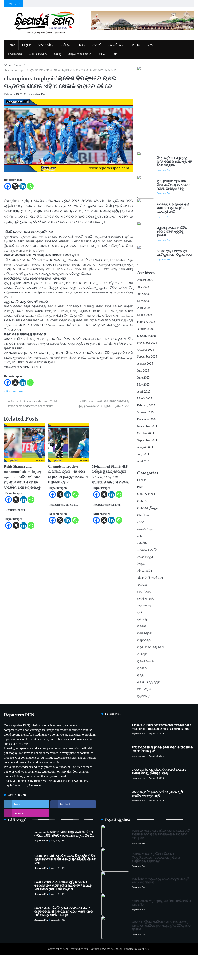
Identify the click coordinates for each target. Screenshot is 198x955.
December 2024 (147, 419)
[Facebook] (7, 186)
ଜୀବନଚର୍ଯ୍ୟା (45, 45)
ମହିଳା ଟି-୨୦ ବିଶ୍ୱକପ (150, 647)
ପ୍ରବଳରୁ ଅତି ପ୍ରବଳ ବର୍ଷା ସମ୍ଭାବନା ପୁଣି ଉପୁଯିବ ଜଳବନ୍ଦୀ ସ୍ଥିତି (173, 208)
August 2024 (145, 447)
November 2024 (147, 426)
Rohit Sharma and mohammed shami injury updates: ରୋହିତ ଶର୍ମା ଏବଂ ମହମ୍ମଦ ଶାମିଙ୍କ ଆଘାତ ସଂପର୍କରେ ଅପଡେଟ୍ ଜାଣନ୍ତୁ (23, 476)
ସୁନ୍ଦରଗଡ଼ (143, 696)
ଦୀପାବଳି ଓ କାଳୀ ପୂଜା (150, 577)
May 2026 (143, 300)
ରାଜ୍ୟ (81, 45)
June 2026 (143, 293)
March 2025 (144, 398)
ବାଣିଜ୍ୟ (65, 45)
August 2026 (145, 279)
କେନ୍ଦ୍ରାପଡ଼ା (145, 528)
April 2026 (143, 307)
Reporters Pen (37, 94)
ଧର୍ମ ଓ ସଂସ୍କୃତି (38, 54)
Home (11, 45)
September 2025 (147, 356)
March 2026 (144, 314)
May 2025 (143, 384)
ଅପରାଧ (135, 45)
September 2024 (147, 440)
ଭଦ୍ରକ (141, 626)
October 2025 (145, 349)
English (26, 45)
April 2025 (143, 391)
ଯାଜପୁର (142, 654)
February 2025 (146, 405)
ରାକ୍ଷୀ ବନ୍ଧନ (145, 661)
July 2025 (143, 370)
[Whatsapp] (30, 186)
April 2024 (143, 461)
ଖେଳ (150, 45)
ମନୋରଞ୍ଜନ (14, 54)
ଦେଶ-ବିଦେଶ (116, 45)
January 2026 (145, 328)
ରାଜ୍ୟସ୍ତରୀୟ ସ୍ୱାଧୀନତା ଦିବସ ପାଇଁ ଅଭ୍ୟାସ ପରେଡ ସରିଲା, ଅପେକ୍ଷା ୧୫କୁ (173, 184)
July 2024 (143, 454)
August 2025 (145, 363)
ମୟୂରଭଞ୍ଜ (144, 640)
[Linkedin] (22, 186)
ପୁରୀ (139, 612)
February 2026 (146, 321)
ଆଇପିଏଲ (143, 514)
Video (102, 54)
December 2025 (147, 335)
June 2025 (143, 377)
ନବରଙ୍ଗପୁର (145, 605)
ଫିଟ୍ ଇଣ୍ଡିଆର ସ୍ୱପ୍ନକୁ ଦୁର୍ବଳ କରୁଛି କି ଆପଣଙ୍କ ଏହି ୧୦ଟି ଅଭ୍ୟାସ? (174, 161)
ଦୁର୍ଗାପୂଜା (142, 584)
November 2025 (147, 342)
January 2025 (145, 412)
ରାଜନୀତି (96, 45)
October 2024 (145, 433)
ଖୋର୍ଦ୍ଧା (142, 542)
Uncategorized (146, 493)
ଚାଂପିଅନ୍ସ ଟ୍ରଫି (11, 391)
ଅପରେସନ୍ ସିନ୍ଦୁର (147, 507)
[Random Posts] (183, 3)
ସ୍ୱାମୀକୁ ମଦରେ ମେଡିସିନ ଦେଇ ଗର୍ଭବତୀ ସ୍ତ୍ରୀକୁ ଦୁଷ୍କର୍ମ (172, 231)
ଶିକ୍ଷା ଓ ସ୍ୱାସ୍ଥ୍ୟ (80, 54)
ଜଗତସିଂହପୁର (145, 556)
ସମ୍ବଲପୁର (144, 689)
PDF (116, 54)
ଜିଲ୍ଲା (57, 54)
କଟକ (140, 521)
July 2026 (143, 286)
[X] (15, 186)
